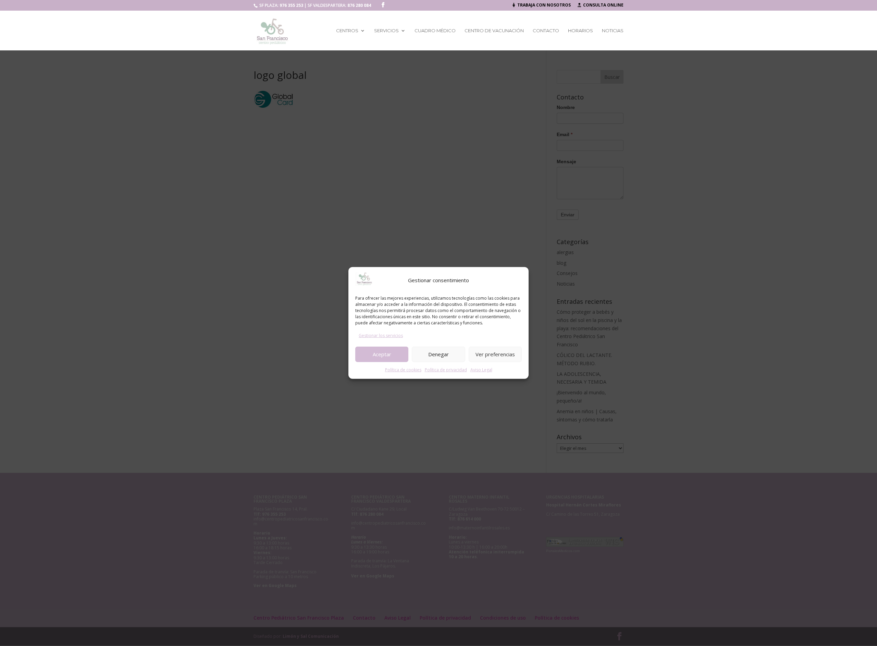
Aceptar (382, 354)
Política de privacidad (446, 369)
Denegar (438, 354)
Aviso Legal (481, 369)
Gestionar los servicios (381, 335)
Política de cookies (403, 369)
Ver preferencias (495, 354)
